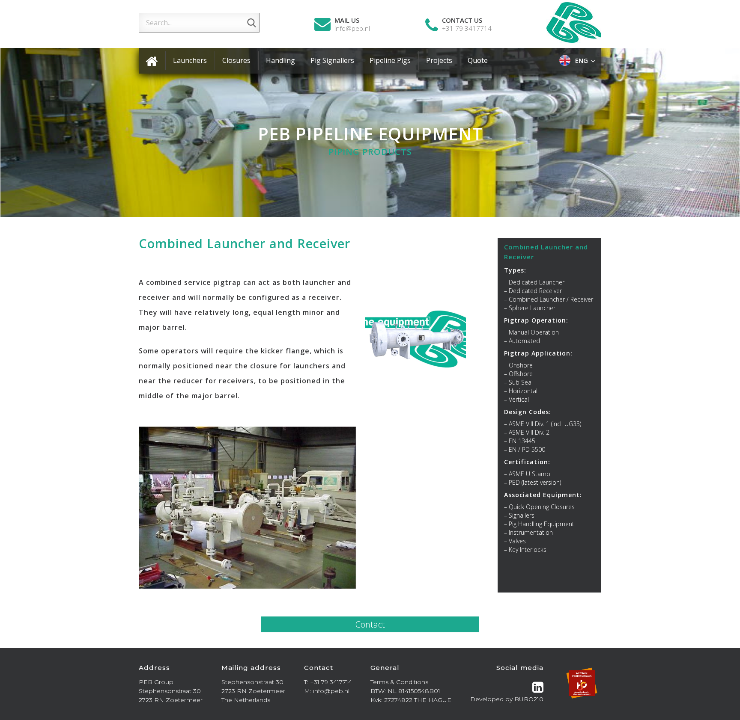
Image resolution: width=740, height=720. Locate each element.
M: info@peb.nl (326, 691)
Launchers (190, 60)
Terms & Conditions (399, 682)
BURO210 (528, 699)
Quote (478, 60)
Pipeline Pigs (390, 60)
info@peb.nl (352, 28)
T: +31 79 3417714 (328, 682)
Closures (236, 60)
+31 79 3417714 (467, 28)
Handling (280, 60)
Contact (370, 624)
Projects (439, 60)
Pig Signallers (332, 60)
